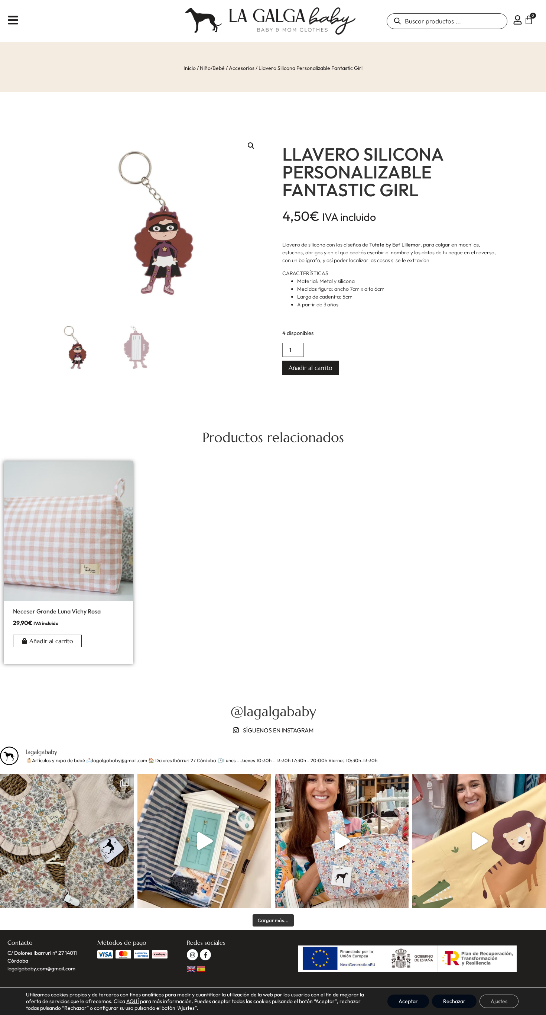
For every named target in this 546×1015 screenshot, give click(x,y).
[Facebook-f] (205, 954)
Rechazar (454, 1001)
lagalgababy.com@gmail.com (41, 968)
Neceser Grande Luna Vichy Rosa (57, 611)
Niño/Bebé (212, 68)
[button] (251, 145)
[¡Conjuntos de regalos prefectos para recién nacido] (67, 841)
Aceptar (408, 1001)
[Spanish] (201, 968)
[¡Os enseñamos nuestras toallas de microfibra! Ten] (479, 841)
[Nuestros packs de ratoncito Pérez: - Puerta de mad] (204, 841)
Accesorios (241, 68)
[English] (191, 968)
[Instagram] (192, 954)
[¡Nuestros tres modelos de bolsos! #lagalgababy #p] (342, 841)
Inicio (189, 68)
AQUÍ (132, 1001)
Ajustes (499, 1001)
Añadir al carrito (310, 367)
